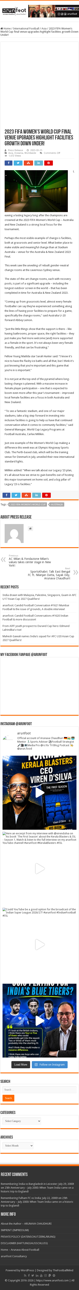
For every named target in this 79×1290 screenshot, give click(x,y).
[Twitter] (33, 1275)
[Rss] (25, 1275)
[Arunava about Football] (39, 10)
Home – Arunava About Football (20, 1249)
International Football (26, 28)
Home (7, 28)
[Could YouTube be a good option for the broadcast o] (39, 945)
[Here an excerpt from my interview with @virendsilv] (39, 869)
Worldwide (30, 153)
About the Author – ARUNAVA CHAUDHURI (26, 1223)
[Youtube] (41, 1275)
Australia (57, 504)
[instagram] (45, 1275)
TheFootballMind (63, 1270)
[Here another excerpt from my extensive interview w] (39, 792)
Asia (44, 28)
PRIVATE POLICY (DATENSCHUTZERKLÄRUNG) (28, 1236)
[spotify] (54, 1275)
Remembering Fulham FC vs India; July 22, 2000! (29, 1198)
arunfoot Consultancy (14, 1256)
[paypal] (49, 1275)
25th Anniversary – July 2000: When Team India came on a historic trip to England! (37, 1201)
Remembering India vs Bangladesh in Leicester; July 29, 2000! (37, 1183)
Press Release (15, 150)
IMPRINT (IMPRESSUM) (15, 1230)
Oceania (18, 153)
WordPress (27, 1270)
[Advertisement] (39, 87)
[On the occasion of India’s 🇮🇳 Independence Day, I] (39, 1021)
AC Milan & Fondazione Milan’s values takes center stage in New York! (30, 560)
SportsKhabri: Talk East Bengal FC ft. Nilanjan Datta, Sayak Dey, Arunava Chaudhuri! (49, 573)
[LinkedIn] (37, 1275)
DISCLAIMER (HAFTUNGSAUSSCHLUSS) (24, 1243)
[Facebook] (29, 1275)
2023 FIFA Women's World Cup (28, 504)
